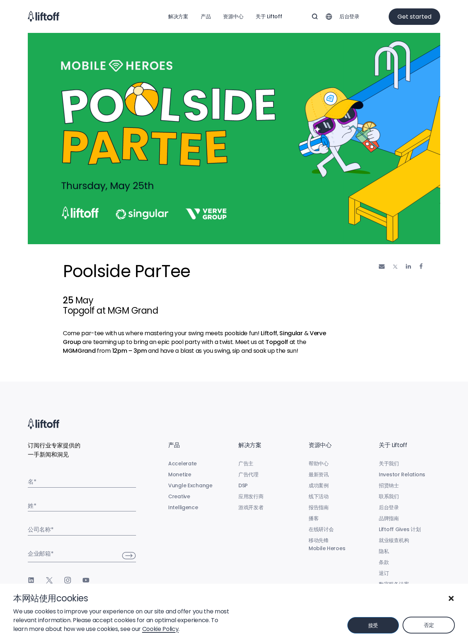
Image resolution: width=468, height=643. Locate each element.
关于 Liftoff (269, 16)
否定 (429, 625)
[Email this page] (382, 266)
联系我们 (389, 496)
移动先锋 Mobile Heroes (327, 544)
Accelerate (182, 463)
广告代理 (248, 474)
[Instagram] (67, 580)
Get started (414, 16)
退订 (384, 573)
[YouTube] (86, 580)
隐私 (384, 551)
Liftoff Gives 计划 (400, 529)
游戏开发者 (251, 507)
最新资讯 (319, 474)
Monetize (179, 474)
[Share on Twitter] (395, 267)
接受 (373, 625)
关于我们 (389, 463)
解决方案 (178, 16)
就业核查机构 (394, 540)
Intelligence (183, 507)
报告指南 (319, 507)
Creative (179, 496)
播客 (313, 518)
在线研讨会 (321, 529)
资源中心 (233, 16)
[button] (451, 598)
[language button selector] (328, 16)
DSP (243, 485)
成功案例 (319, 485)
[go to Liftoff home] (43, 16)
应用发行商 (251, 496)
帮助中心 (319, 463)
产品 (206, 16)
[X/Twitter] (49, 580)
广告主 (245, 463)
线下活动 (319, 496)
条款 (384, 562)
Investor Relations (402, 474)
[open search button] (315, 16)
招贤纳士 (389, 485)
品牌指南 (389, 518)
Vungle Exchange (190, 485)
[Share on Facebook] (421, 266)
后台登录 (349, 16)
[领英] (31, 580)
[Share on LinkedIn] (408, 266)
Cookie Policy (160, 629)
